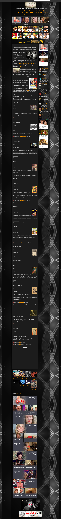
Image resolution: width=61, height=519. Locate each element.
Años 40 (27, 12)
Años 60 (35, 12)
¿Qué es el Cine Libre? (24, 10)
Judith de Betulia (21, 66)
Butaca (40, 10)
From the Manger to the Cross (22, 200)
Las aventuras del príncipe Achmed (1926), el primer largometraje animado (44, 93)
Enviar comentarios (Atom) (19, 393)
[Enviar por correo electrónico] (23, 347)
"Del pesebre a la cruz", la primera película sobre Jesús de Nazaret (25, 63)
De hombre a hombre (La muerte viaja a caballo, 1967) (45, 83)
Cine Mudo (14, 12)
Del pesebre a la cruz (21, 202)
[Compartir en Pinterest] (26, 347)
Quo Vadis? (21, 95)
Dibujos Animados (25, 14)
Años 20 (19, 12)
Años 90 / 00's (46, 12)
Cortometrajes (36, 14)
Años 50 (31, 12)
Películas (30, 10)
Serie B (31, 14)
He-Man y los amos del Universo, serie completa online (44, 109)
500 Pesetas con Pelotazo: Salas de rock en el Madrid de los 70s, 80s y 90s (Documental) (45, 74)
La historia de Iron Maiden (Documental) (44, 98)
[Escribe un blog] (24, 347)
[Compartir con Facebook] (25, 347)
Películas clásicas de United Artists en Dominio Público (45, 88)
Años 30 (23, 12)
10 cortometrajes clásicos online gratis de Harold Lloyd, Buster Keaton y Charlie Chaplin (45, 104)
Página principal (17, 10)
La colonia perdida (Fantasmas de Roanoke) (44, 78)
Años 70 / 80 (40, 12)
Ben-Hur (28, 90)
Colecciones (45, 10)
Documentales (36, 10)
